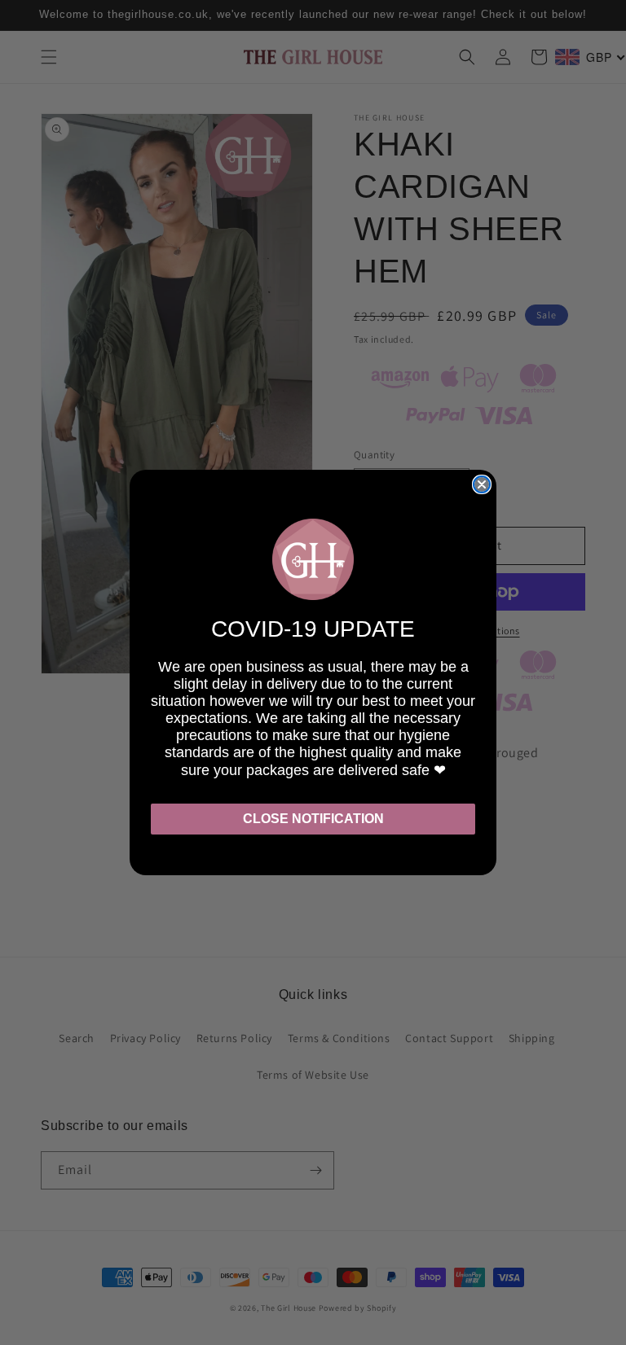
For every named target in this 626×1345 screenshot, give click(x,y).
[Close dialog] (482, 484)
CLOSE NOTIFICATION (313, 819)
